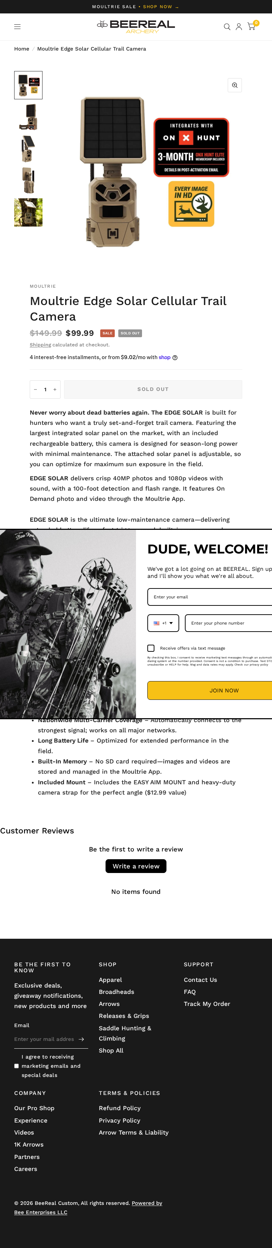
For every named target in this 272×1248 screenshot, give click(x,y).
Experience (30, 1120)
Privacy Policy (119, 1120)
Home (21, 49)
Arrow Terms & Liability (134, 1132)
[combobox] (163, 623)
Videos (24, 1132)
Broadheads (116, 991)
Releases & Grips (124, 1015)
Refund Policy (120, 1108)
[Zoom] (235, 85)
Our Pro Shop (34, 1108)
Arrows (109, 1003)
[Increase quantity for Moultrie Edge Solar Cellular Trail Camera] (55, 389)
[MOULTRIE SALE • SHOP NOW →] (136, 7)
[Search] (227, 26)
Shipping (40, 344)
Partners (27, 1156)
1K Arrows (29, 1144)
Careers (25, 1168)
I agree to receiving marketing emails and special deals (51, 1066)
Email (22, 1025)
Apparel (110, 979)
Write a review (136, 866)
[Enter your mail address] (81, 1039)
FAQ (190, 991)
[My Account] (239, 26)
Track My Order (207, 1003)
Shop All (111, 1050)
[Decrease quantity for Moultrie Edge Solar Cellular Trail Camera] (35, 389)
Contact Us (200, 979)
